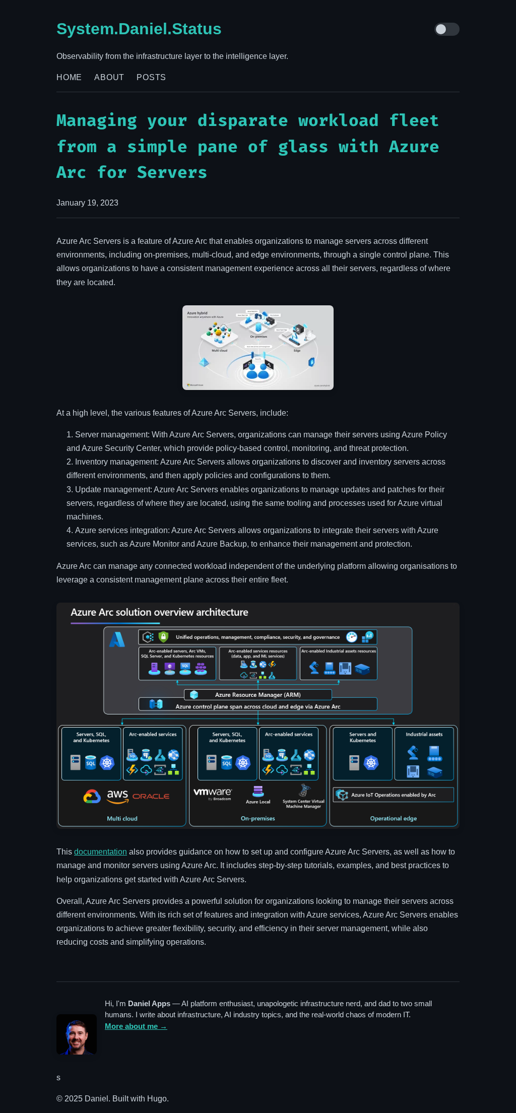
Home (69, 77)
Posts (151, 77)
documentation (100, 851)
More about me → (136, 1026)
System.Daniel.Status (139, 29)
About (109, 77)
